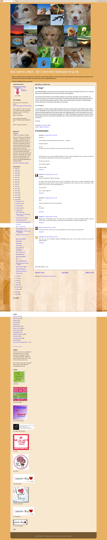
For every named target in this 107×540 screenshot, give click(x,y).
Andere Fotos (16, 316)
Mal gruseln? (19, 241)
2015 (16, 192)
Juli (17, 276)
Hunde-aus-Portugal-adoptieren (20, 87)
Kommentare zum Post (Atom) (48, 276)
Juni (17, 278)
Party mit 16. (19, 245)
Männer (15, 324)
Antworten (41, 169)
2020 (16, 182)
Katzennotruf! (19, 273)
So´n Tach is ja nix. (20, 252)
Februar (18, 287)
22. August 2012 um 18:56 (50, 216)
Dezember (19, 201)
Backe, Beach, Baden (21, 266)
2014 (16, 195)
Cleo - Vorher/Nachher (21, 261)
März (17, 284)
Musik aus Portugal (18, 328)
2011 (16, 292)
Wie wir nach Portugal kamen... (21, 342)
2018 (16, 186)
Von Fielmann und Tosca (22, 217)
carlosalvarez (57, 536)
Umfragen (15, 340)
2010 (16, 294)
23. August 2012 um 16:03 (50, 236)
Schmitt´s (41, 174)
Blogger (69, 536)
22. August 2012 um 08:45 (50, 135)
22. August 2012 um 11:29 (50, 197)
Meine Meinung (17, 326)
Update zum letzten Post (22, 234)
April (17, 282)
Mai (17, 280)
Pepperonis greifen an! (21, 271)
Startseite (65, 272)
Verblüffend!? (19, 250)
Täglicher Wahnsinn (44, 127)
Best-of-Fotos (16, 318)
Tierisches (15, 336)
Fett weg (15, 322)
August (18, 210)
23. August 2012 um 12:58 (48, 227)
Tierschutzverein (17, 338)
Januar (18, 289)
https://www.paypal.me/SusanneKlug (22, 105)
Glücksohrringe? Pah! (21, 220)
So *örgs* (18, 224)
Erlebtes (15, 320)
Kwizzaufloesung (20, 212)
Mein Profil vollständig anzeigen (21, 163)
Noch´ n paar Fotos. (21, 226)
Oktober (18, 205)
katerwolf (41, 236)
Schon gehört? (16, 330)
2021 (16, 179)
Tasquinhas (19, 243)
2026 (16, 168)
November (19, 203)
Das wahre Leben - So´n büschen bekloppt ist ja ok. (44, 71)
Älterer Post (90, 272)
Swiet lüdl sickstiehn (21, 256)
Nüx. (17, 258)
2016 (16, 190)
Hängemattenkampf (21, 268)
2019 (16, 184)
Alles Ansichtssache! (21, 239)
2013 (16, 197)
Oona (40, 227)
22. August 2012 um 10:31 (51, 174)
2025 (16, 171)
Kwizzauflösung (20, 247)
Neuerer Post (39, 272)
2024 (16, 173)
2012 (16, 199)
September (19, 208)
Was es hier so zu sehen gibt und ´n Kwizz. (23, 215)
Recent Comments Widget (17, 346)
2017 (16, 188)
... (16, 236)
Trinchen (41, 216)
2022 (16, 177)
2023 (16, 175)
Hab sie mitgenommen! (21, 228)
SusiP (44, 125)
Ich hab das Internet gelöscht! (23, 222)
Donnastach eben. (20, 254)
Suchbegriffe (16, 332)
